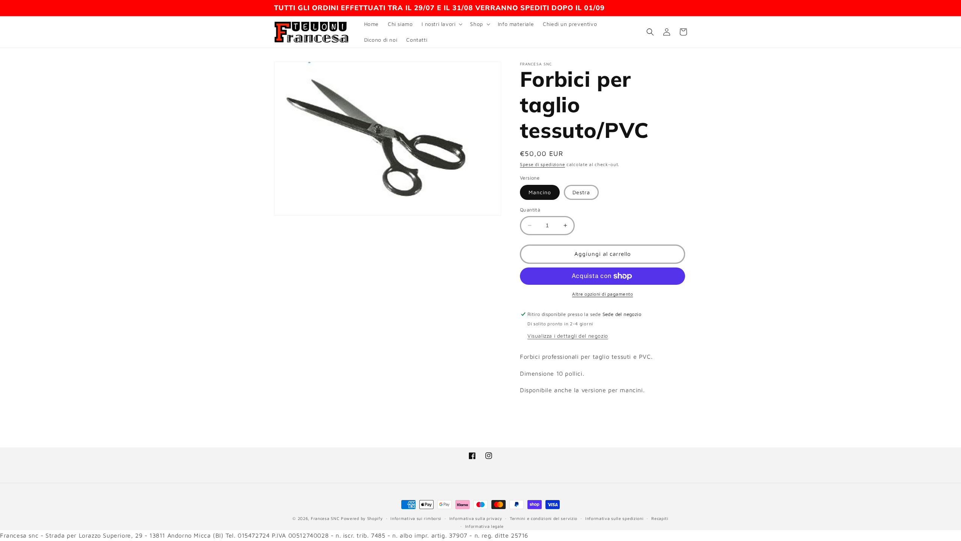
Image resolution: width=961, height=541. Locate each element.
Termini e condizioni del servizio (543, 518)
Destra (581, 192)
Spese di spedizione (542, 164)
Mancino (540, 192)
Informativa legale (484, 526)
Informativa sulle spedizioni (614, 518)
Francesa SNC (325, 518)
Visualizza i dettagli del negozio (567, 335)
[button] (441, 24)
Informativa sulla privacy (475, 518)
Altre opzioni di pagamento (602, 294)
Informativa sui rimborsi (415, 518)
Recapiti (660, 518)
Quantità (530, 210)
